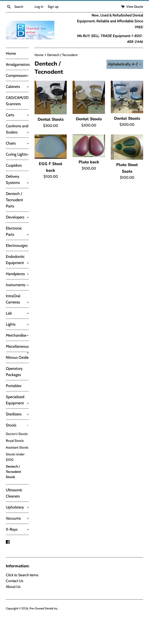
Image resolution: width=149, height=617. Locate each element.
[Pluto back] (89, 145)
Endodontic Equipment (17, 259)
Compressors (17, 75)
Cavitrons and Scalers (17, 129)
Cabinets (17, 86)
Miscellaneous (17, 348)
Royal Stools (15, 441)
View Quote (134, 6)
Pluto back (89, 162)
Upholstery (17, 507)
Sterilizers (17, 414)
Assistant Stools (17, 447)
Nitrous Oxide (17, 357)
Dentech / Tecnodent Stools (13, 471)
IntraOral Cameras (17, 299)
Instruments (17, 285)
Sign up (53, 6)
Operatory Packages (14, 371)
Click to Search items (22, 575)
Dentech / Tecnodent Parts (14, 199)
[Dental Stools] (51, 97)
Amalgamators (17, 64)
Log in (39, 6)
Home (11, 53)
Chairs (17, 143)
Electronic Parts (17, 231)
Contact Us (14, 581)
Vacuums (17, 518)
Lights (17, 324)
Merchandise (17, 335)
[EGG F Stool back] (51, 146)
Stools (17, 425)
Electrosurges (17, 245)
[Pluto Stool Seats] (127, 147)
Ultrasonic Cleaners (14, 493)
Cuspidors (14, 165)
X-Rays (17, 529)
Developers (17, 217)
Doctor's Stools (17, 434)
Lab (17, 313)
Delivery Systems (17, 179)
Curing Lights (17, 154)
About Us (13, 586)
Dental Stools (51, 119)
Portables (13, 385)
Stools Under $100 (15, 456)
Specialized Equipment (17, 399)
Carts (17, 115)
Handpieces (17, 273)
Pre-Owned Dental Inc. (43, 608)
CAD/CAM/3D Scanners (17, 100)
